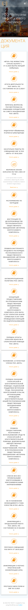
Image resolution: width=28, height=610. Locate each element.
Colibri (20, 605)
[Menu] (24, 3)
